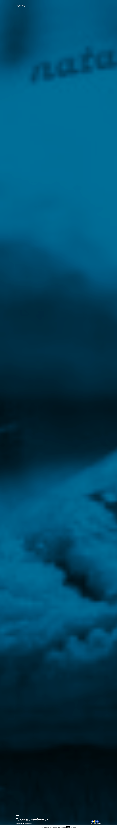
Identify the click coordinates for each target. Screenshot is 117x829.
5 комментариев (97, 823)
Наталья (19, 823)
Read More (73, 827)
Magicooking (20, 5)
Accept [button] (68, 827)
